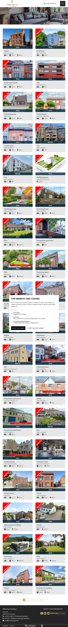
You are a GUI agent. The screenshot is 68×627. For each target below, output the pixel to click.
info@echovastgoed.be (11, 620)
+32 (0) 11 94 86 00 (10, 618)
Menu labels (62, 3)
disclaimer (5, 625)
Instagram (48, 613)
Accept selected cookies (36, 328)
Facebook (41, 613)
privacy (12, 625)
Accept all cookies (18, 328)
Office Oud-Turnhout (9, 609)
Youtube (45, 613)
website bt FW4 (42, 625)
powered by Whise (32, 625)
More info (13, 309)
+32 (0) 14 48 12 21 (51, 3)
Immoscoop (57, 613)
